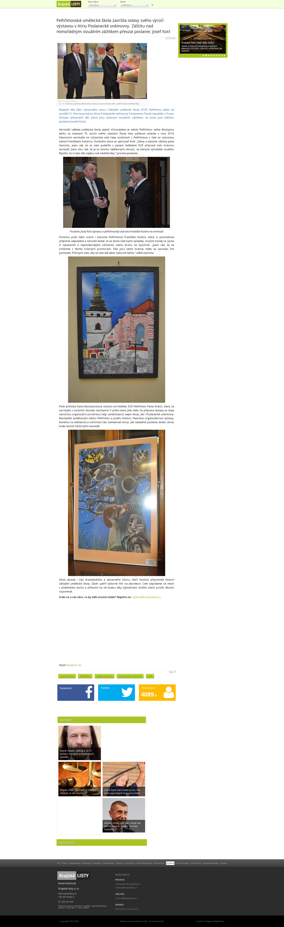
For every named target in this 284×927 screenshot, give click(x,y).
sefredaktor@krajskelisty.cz (128, 884)
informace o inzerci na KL (127, 909)
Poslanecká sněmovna (130, 676)
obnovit (152, 5)
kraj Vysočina (67, 676)
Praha (64, 863)
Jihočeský (87, 863)
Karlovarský (109, 863)
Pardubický (159, 863)
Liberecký (130, 863)
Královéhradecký (144, 863)
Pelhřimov (85, 676)
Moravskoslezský (210, 863)
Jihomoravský (182, 863)
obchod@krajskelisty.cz (126, 898)
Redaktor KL (74, 665)
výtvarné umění (104, 676)
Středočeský (75, 863)
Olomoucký (196, 863)
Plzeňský (97, 863)
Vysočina (170, 863)
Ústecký (119, 863)
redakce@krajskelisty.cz (145, 597)
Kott (150, 676)
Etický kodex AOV (156, 921)
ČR (58, 863)
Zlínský (224, 863)
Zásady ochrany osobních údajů (133, 921)
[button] (102, 5)
